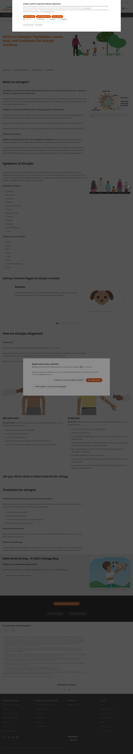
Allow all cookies (29, 16)
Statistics (52, 19)
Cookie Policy (87, 8)
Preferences (41, 19)
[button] (129, 188)
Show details (38, 24)
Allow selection (57, 16)
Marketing (64, 19)
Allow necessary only (43, 16)
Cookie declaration (28, 24)
